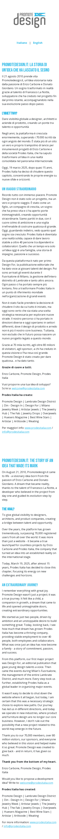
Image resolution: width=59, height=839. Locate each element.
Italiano (22, 43)
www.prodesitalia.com (38, 428)
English (37, 43)
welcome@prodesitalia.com (28, 388)
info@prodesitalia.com (15, 432)
